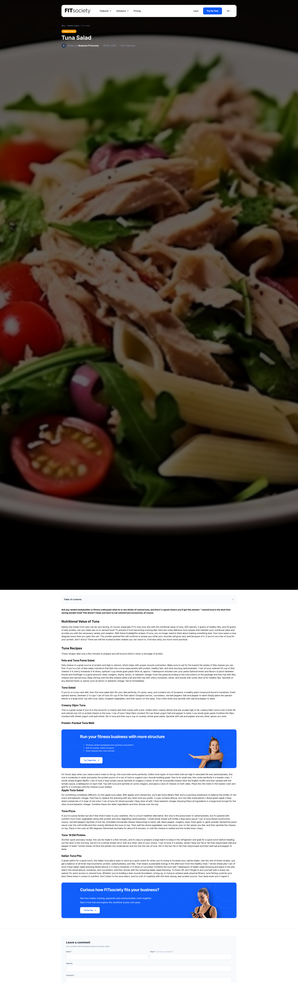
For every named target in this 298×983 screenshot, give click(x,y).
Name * (69, 952)
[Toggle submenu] (111, 11)
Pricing (137, 11)
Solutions (121, 11)
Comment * (70, 975)
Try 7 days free (90, 760)
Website (69, 963)
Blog (63, 26)
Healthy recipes (73, 26)
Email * (161, 952)
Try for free (212, 11)
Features (104, 11)
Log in (195, 11)
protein (72, 630)
